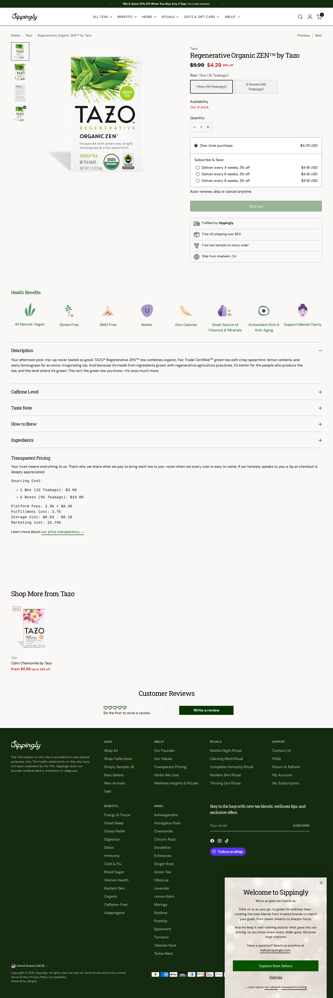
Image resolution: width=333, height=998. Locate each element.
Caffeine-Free (116, 904)
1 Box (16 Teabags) (211, 86)
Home (15, 35)
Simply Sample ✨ (119, 766)
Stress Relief (114, 831)
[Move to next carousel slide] (318, 565)
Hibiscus (161, 880)
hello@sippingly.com (275, 950)
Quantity (197, 118)
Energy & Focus (117, 814)
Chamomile (163, 831)
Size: (209, 75)
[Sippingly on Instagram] (220, 842)
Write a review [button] (206, 710)
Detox (109, 847)
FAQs (276, 758)
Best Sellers (114, 775)
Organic (110, 896)
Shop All (111, 750)
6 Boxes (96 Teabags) (256, 87)
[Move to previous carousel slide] (308, 565)
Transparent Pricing (170, 766)
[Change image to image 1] (20, 51)
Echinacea (162, 855)
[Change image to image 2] (20, 72)
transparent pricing (294, 987)
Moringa (160, 904)
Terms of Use (19, 977)
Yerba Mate (163, 953)
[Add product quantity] (208, 127)
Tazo (28, 35)
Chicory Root (165, 839)
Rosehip (160, 920)
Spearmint (162, 929)
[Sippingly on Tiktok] (227, 842)
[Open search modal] (300, 16)
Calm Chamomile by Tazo (31, 663)
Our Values (163, 758)
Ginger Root (164, 863)
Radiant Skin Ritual (225, 775)
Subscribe (301, 825)
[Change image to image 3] (20, 93)
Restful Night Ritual (226, 750)
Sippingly (42, 973)
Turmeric (161, 937)
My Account (282, 775)
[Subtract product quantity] (194, 127)
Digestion (112, 839)
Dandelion (162, 847)
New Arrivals (114, 783)
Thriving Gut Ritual (225, 783)
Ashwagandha (166, 814)
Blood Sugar (114, 872)
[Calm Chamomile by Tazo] (34, 628)
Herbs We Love (166, 775)
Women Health (116, 880)
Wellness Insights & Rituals (176, 783)
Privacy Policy (39, 977)
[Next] (222, 4)
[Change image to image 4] (20, 114)
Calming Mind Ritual (226, 758)
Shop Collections (118, 758)
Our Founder (164, 750)
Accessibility (58, 977)
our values (271, 987)
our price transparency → (62, 531)
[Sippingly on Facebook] (212, 842)
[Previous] (111, 4)
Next (318, 35)
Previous (303, 35)
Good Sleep (113, 823)
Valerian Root (165, 945)
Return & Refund (286, 766)
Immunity (112, 855)
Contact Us (281, 750)
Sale (107, 791)
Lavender (161, 888)
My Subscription (285, 783)
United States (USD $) (31, 966)
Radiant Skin (114, 888)
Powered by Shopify (24, 981)
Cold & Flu (112, 863)
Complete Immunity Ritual (231, 766)
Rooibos (160, 912)
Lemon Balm (164, 896)
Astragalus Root (167, 823)
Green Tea (162, 872)
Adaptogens (114, 912)
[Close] (321, 882)
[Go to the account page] (309, 16)
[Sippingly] (24, 16)
